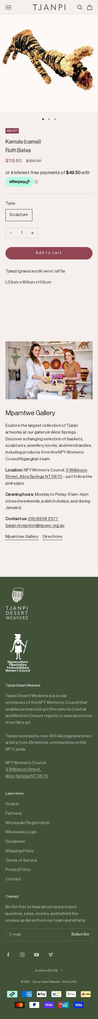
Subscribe (80, 934)
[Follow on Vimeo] (50, 954)
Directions (52, 537)
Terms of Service (21, 860)
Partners (13, 813)
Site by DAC (69, 981)
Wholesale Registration (27, 823)
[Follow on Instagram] (22, 954)
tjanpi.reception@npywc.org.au (35, 526)
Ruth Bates (18, 150)
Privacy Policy (17, 870)
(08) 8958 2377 (43, 519)
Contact (13, 879)
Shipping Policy (19, 851)
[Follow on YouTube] (36, 954)
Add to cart (49, 253)
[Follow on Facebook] (8, 954)
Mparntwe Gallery (21, 537)
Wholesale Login (21, 832)
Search (12, 804)
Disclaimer (15, 842)
